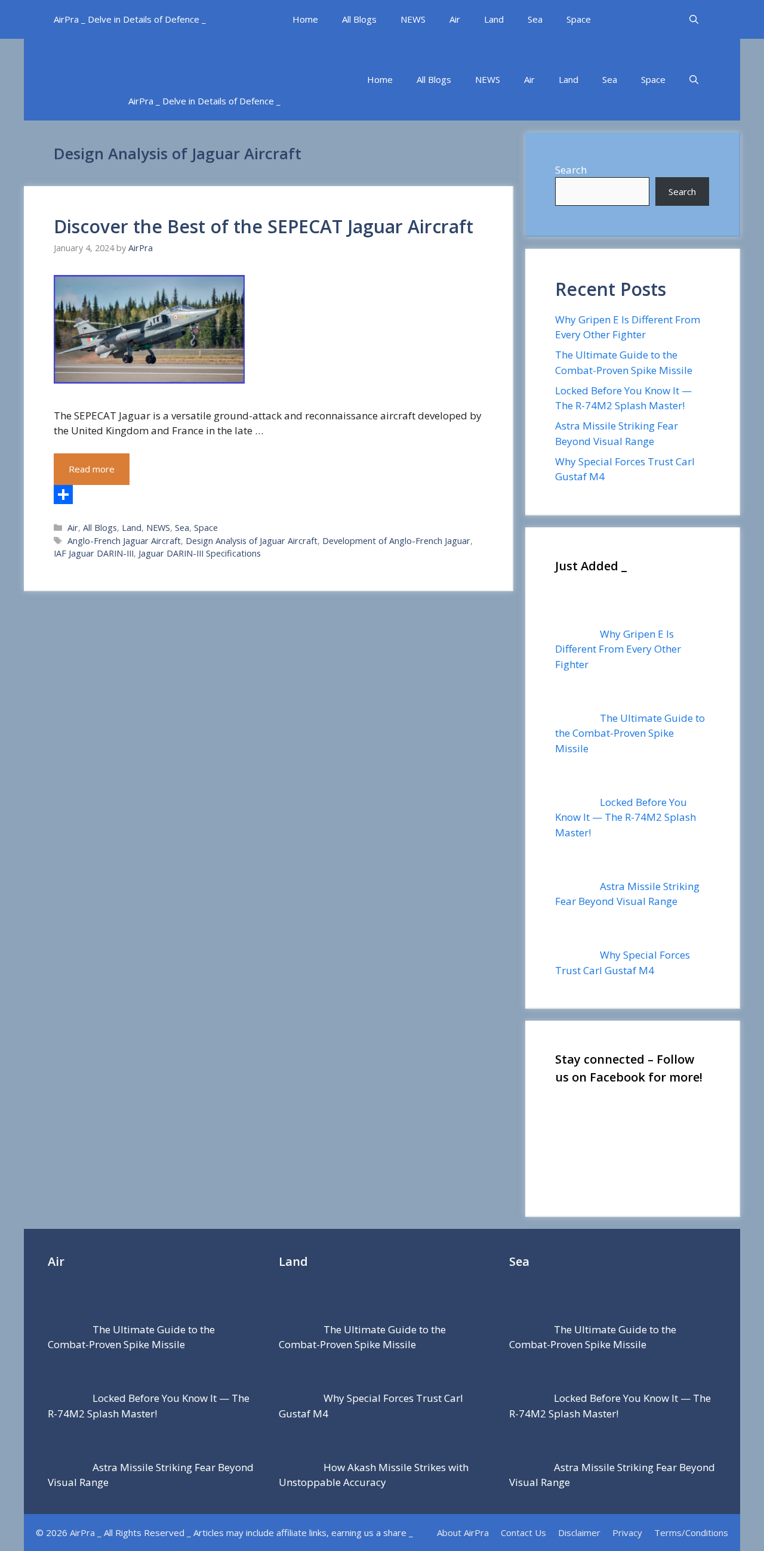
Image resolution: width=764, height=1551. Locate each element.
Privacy (627, 1532)
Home (305, 19)
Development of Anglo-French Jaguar (396, 540)
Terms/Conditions (691, 1532)
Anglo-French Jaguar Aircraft (124, 540)
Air (454, 19)
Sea (535, 19)
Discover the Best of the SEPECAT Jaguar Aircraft (263, 226)
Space (578, 19)
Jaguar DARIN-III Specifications (199, 553)
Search (571, 170)
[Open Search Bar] (693, 19)
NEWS (413, 19)
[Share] (268, 494)
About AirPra (463, 1532)
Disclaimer (579, 1532)
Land (494, 19)
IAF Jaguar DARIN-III (94, 553)
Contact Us (523, 1532)
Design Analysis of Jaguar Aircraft (252, 540)
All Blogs (359, 19)
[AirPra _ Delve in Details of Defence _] (241, 60)
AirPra (82, 1532)
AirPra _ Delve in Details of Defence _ (130, 19)
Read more (92, 469)
